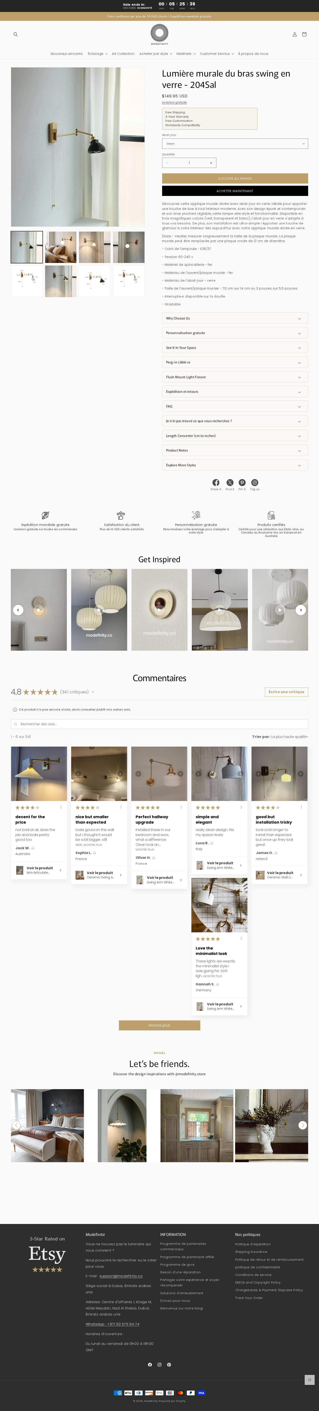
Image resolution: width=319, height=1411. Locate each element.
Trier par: (261, 736)
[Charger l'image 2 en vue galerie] (61, 247)
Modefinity (151, 1401)
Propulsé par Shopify (172, 1401)
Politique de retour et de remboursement (269, 1259)
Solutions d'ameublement (182, 1293)
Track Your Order (249, 1298)
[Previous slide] (18, 610)
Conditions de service (253, 1275)
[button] (15, 34)
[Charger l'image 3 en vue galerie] (95, 247)
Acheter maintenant (235, 191)
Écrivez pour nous (175, 1301)
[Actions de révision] (61, 807)
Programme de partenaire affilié (187, 1257)
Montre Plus (93, 844)
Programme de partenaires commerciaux (183, 1246)
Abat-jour (169, 135)
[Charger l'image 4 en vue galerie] (129, 247)
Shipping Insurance (251, 1252)
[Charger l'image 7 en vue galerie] (95, 281)
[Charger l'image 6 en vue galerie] (61, 281)
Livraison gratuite (174, 102)
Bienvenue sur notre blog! (181, 1308)
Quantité (168, 154)
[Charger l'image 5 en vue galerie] (27, 281)
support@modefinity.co (121, 1276)
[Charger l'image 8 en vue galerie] (129, 281)
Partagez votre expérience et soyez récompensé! (189, 1282)
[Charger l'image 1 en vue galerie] (27, 247)
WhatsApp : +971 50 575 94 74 (113, 1324)
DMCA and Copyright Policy (258, 1282)
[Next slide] (301, 610)
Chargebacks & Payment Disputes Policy (269, 1290)
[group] (47, 1125)
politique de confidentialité (257, 1267)
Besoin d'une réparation (180, 1272)
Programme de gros (177, 1264)
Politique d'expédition (253, 1244)
